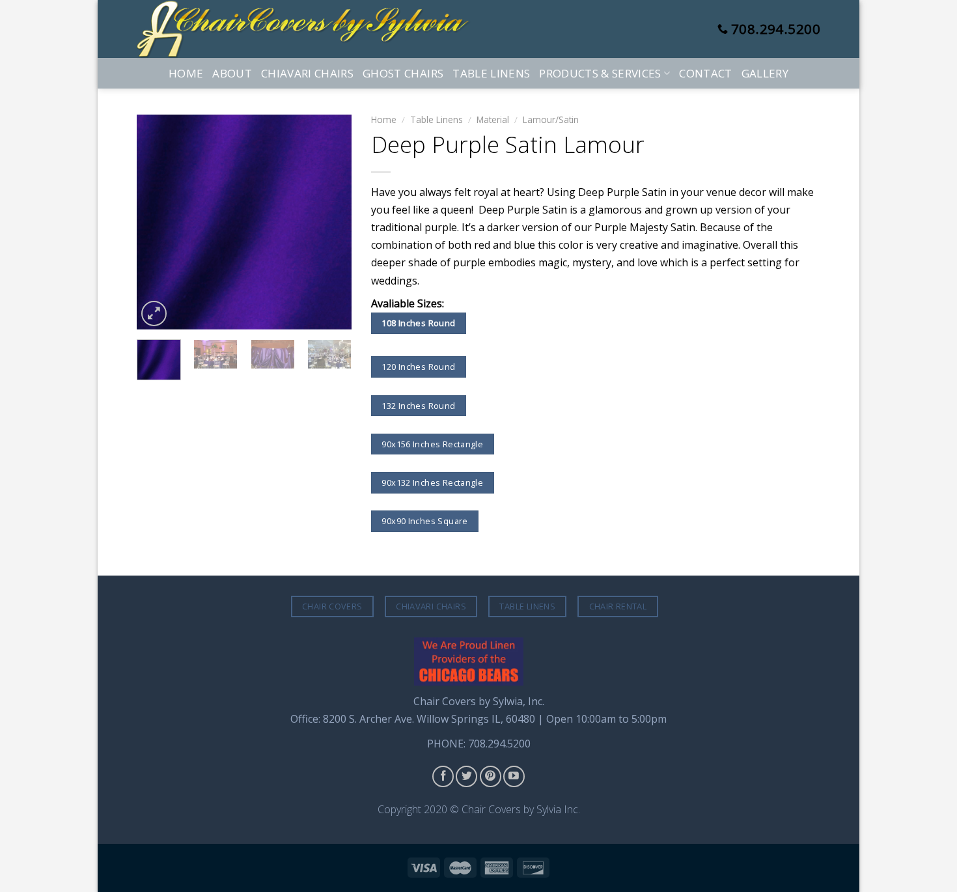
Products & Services (600, 73)
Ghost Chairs (403, 73)
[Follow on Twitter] (466, 776)
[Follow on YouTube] (514, 776)
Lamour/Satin (551, 119)
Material (493, 119)
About (232, 73)
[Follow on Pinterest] (490, 776)
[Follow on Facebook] (443, 776)
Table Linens (491, 73)
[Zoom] (154, 313)
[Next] (330, 222)
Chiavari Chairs (307, 73)
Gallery (765, 73)
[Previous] (157, 222)
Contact (705, 73)
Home (186, 73)
